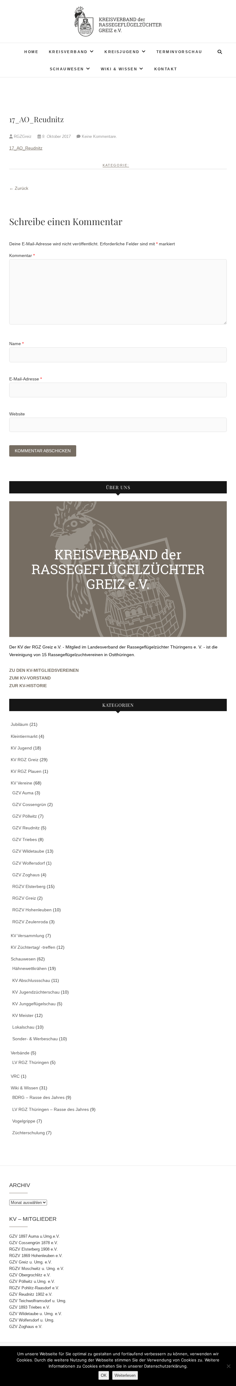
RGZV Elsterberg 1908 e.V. (33, 1249)
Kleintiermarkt (24, 736)
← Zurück (18, 188)
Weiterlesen (125, 1375)
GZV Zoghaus (26, 874)
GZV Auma (22, 792)
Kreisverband (68, 52)
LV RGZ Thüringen (30, 1062)
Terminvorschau (179, 52)
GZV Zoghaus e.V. (25, 1326)
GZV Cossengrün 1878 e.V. (33, 1242)
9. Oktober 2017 (56, 136)
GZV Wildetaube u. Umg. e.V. (35, 1313)
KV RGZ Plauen (26, 771)
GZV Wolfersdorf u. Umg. (31, 1320)
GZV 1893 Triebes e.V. (29, 1307)
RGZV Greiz (24, 898)
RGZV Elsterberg (28, 886)
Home (31, 52)
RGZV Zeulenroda (30, 921)
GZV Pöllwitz (24, 816)
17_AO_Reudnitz (25, 148)
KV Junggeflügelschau (34, 1003)
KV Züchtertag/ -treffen (33, 947)
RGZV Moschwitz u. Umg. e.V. (36, 1268)
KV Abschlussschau (31, 980)
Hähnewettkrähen (29, 968)
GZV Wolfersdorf (28, 863)
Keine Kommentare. (99, 136)
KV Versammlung (27, 935)
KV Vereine (21, 783)
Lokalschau (23, 1027)
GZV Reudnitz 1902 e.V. (31, 1294)
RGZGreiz (23, 136)
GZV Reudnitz (26, 827)
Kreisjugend (122, 52)
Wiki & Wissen (119, 69)
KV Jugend (21, 748)
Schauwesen (67, 69)
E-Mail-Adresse (25, 378)
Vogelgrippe (23, 1121)
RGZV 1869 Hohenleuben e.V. (36, 1255)
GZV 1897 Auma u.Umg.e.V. (34, 1236)
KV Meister (22, 1015)
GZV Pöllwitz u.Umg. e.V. (32, 1281)
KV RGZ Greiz (24, 759)
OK (104, 1375)
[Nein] (228, 1366)
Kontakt (165, 69)
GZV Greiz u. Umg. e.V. (30, 1262)
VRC (15, 1076)
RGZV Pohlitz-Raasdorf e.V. (34, 1288)
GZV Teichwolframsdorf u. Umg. (37, 1300)
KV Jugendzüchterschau (36, 992)
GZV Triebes (24, 839)
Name (16, 343)
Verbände (20, 1052)
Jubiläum (19, 724)
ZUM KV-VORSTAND (30, 677)
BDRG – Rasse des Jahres (38, 1097)
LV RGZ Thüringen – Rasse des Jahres (50, 1109)
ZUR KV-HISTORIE (28, 685)
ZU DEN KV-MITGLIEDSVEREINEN (44, 670)
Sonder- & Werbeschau (35, 1038)
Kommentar (22, 255)
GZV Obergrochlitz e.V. (30, 1275)
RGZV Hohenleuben (32, 909)
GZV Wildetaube (28, 851)
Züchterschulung (28, 1132)
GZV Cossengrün (29, 804)
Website (17, 413)
